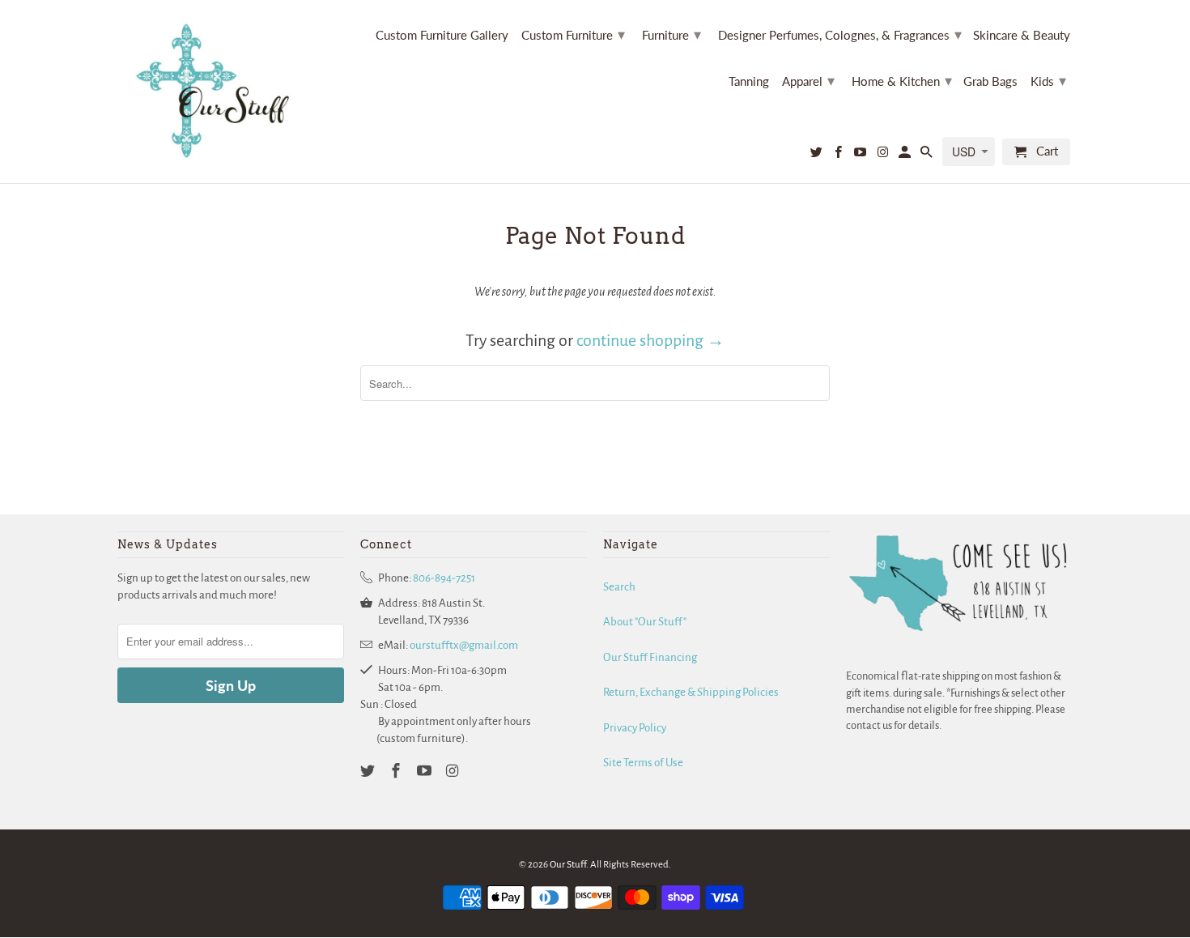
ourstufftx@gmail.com (464, 645)
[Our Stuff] (218, 91)
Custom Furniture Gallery (442, 35)
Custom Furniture (573, 34)
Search (619, 587)
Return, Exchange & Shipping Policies (691, 692)
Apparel (808, 80)
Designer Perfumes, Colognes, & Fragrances (840, 34)
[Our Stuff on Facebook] (839, 155)
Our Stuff (568, 864)
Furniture (671, 34)
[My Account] (906, 155)
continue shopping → (650, 340)
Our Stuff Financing (650, 657)
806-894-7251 (444, 578)
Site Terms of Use (643, 763)
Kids (1048, 80)
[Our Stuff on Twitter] (817, 155)
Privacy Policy (634, 728)
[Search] (927, 155)
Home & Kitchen (902, 80)
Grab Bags (990, 81)
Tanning (749, 81)
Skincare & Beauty (1021, 35)
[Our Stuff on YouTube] (861, 155)
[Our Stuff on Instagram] (883, 155)
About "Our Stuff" (644, 622)
